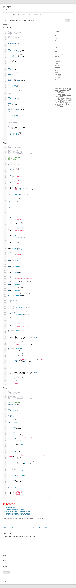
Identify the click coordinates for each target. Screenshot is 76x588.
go (58, 90)
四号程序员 (8, 7)
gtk (60, 90)
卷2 (60, 100)
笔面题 (56, 72)
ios (70, 90)
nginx (66, 95)
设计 (56, 79)
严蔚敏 (70, 99)
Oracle (69, 95)
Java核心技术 (67, 93)
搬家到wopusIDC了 (8, 527)
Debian (69, 88)
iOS (55, 35)
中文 (56, 100)
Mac (56, 40)
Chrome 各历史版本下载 (14, 14)
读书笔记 (67, 104)
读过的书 (24, 14)
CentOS (62, 88)
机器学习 (57, 70)
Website (5, 566)
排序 (70, 100)
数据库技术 (57, 67)
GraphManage (30, 518)
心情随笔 (57, 63)
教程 (56, 102)
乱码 (58, 100)
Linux (56, 38)
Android (56, 29)
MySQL (62, 95)
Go (55, 33)
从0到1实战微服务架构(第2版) (35, 14)
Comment (5, 538)
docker (56, 90)
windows (66, 99)
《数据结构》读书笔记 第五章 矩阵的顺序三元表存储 (18, 511)
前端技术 (57, 59)
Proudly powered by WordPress (9, 581)
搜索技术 (57, 65)
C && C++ (16, 518)
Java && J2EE (60, 91)
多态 (34, 518)
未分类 (56, 68)
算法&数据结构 (58, 74)
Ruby (56, 52)
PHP (56, 47)
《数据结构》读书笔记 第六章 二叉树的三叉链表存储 (18, 513)
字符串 (62, 100)
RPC (56, 51)
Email (4, 560)
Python (56, 49)
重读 (61, 106)
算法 (71, 102)
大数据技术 (57, 61)
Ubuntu (60, 99)
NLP (56, 42)
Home (4, 14)
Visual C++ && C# (59, 54)
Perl (55, 45)
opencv (56, 43)
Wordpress (57, 58)
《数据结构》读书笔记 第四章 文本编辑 (15, 509)
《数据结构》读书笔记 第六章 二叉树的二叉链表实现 (18, 514)
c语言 (25, 518)
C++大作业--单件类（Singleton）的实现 (39, 527)
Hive (67, 90)
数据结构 (61, 102)
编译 (62, 104)
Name (4, 555)
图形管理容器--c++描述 (11, 507)
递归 (56, 106)
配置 (58, 106)
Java (56, 36)
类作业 (37, 518)
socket (56, 99)
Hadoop (63, 90)
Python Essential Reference (61, 98)
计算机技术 (57, 77)
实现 (68, 100)
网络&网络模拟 (58, 76)
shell (69, 98)
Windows (57, 56)
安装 (65, 100)
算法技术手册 (58, 104)
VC (64, 99)
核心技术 (67, 102)
